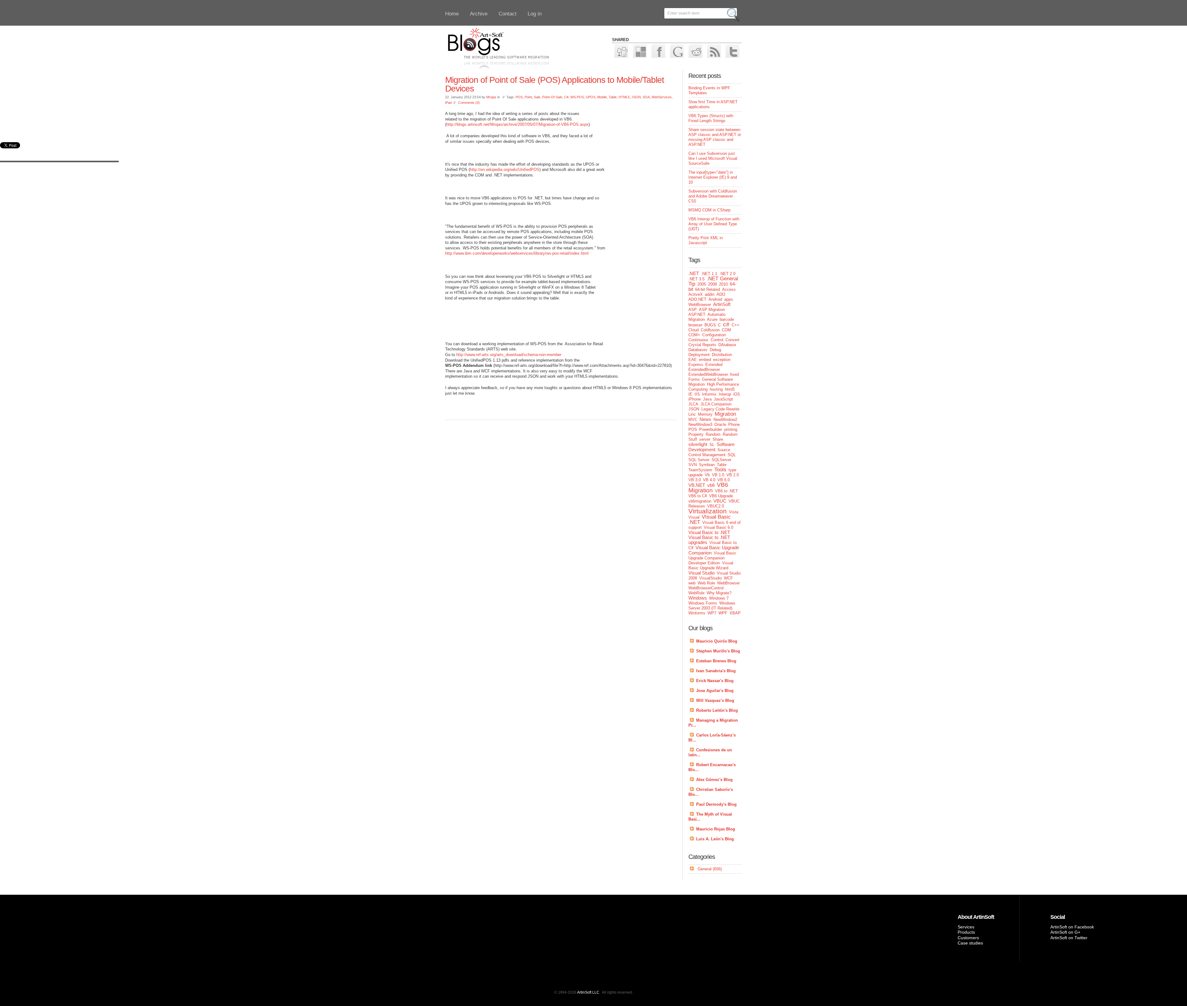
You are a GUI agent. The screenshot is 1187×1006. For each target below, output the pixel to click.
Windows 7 (719, 598)
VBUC (719, 500)
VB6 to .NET (726, 491)
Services (966, 926)
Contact (508, 14)
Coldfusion (710, 330)
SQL (732, 454)
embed (705, 359)
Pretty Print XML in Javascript (705, 240)
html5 (730, 389)
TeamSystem (700, 470)
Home (452, 14)
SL (711, 444)
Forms (694, 379)
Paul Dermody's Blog (716, 804)
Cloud (693, 330)
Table (613, 97)
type (732, 470)
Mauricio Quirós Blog (716, 641)
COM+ (694, 335)
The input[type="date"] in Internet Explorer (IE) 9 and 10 (712, 177)
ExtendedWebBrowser (708, 374)
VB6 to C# (697, 496)
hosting (716, 389)
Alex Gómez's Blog (714, 779)
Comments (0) (469, 102)
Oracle (720, 424)
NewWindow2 (725, 419)
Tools (720, 470)
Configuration (714, 335)
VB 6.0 (723, 480)
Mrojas (491, 97)
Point (528, 97)
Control (717, 339)
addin (709, 294)
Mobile (602, 97)
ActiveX (695, 294)
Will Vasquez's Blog (715, 700)
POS (519, 97)
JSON (636, 97)
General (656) (710, 869)
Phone (734, 424)
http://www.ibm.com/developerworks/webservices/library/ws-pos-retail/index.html (517, 253)
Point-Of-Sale (552, 97)
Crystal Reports (702, 344)
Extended (713, 364)
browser (695, 325)
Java (707, 399)
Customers (968, 937)
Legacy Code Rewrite (720, 409)
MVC (692, 419)
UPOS (590, 97)
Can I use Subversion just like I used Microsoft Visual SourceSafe (712, 158)
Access (729, 289)
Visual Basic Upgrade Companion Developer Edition (712, 558)
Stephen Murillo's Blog (718, 651)
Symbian (707, 464)
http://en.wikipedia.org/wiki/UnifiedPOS (504, 169)
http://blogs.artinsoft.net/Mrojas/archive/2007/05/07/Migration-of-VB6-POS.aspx (517, 124)
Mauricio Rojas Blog (715, 829)
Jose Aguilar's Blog (715, 690)
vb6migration (699, 501)
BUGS (710, 325)
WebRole (696, 593)
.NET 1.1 (709, 273)
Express (695, 364)
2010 (723, 284)
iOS (736, 394)
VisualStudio (710, 578)
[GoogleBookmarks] (676, 50)
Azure (712, 319)
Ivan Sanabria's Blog (716, 671)
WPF (722, 613)
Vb (707, 475)
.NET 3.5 (696, 279)
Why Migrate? (719, 593)
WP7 (712, 613)
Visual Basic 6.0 (718, 527)
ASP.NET (696, 314)
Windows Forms (702, 603)
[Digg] (621, 50)
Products (966, 932)
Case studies (970, 942)
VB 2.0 (732, 475)
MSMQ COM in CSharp (709, 210)
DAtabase (727, 344)
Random (713, 434)
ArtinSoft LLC (588, 992)
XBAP (735, 613)
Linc (692, 414)
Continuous (698, 339)
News (705, 419)
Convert (732, 339)
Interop (725, 394)
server (704, 439)
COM (726, 330)
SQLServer (721, 459)
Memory (705, 414)
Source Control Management (709, 452)
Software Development (711, 447)
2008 (712, 284)
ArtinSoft (721, 304)
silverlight (697, 444)
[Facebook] (658, 50)
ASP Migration (712, 309)
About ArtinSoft (976, 917)
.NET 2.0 (727, 273)
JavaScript (723, 399)
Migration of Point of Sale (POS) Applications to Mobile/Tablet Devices (554, 84)
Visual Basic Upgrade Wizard (710, 565)
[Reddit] (695, 50)
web (692, 583)
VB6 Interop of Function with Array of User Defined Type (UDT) (713, 224)
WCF (728, 578)
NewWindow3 (700, 424)
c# (726, 324)
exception (721, 359)
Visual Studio (701, 572)
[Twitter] (732, 50)
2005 (701, 284)
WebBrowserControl (706, 588)
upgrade (695, 475)
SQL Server (698, 459)
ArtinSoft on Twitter (1068, 937)
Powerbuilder (710, 429)
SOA (646, 97)
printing (730, 429)
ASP (692, 309)
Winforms (696, 613)
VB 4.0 (709, 480)
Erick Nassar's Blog (715, 680)
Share (718, 439)
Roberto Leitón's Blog (717, 710)
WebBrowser (728, 583)
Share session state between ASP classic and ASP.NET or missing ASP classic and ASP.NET (714, 137)
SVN (692, 464)
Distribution (722, 354)
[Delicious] (639, 50)
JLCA (693, 404)
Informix (709, 394)
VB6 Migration (708, 488)
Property (696, 434)
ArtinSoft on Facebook (1072, 926)
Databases (698, 349)
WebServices (662, 97)
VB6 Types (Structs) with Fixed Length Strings (710, 118)
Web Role (706, 583)
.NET (693, 273)
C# (566, 97)
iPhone (694, 399)
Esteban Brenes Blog (716, 661)
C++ (735, 325)
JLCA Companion (715, 404)
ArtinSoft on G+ (1065, 932)
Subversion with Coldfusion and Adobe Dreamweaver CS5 (712, 196)
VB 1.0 (718, 475)
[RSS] (713, 50)
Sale (537, 97)
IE (690, 394)
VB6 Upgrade (721, 496)
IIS (697, 394)
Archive (478, 14)
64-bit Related (707, 289)
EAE (692, 359)
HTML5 (624, 97)
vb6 (711, 485)
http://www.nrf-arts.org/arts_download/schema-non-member (508, 354)
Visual (694, 517)
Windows (697, 598)
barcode (727, 319)
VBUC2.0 (715, 506)
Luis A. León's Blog (715, 839)
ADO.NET (697, 299)
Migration (725, 414)
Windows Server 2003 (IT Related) (711, 605)
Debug (715, 349)
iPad (448, 102)
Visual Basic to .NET (709, 532)
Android (715, 299)
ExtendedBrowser (704, 369)
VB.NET (696, 485)
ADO (721, 294)
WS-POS (577, 97)
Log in (535, 14)
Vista (733, 512)
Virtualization (707, 511)
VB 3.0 (694, 480)
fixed (734, 374)
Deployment (699, 354)
